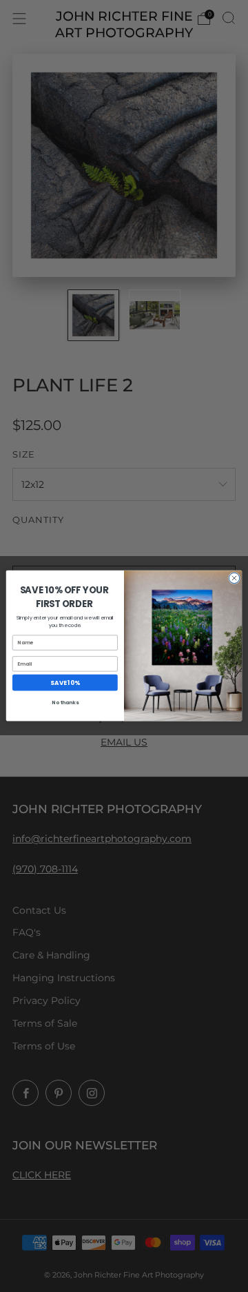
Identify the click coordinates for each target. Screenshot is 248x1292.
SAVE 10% (64, 683)
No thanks (65, 702)
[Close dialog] (234, 578)
